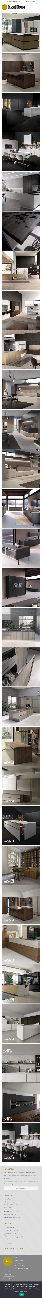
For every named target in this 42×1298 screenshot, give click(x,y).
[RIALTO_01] (21, 508)
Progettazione (7, 1274)
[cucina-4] (21, 112)
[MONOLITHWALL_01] (21, 389)
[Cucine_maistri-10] (21, 1102)
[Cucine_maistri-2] (21, 785)
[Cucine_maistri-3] (21, 825)
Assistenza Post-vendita (9, 1279)
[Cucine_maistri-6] (21, 944)
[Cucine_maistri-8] (21, 1023)
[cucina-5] (21, 151)
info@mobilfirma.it (14, 1217)
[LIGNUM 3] (21, 706)
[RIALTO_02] (21, 548)
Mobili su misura (10, 1227)
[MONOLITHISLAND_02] (21, 310)
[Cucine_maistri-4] (21, 865)
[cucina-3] (21, 72)
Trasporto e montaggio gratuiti (15, 1237)
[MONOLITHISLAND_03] (21, 349)
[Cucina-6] (21, 191)
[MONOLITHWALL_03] (21, 468)
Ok (22, 1295)
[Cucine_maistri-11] (21, 1142)
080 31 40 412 (29, 1)
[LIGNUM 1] (21, 627)
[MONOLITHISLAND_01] (21, 270)
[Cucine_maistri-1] (21, 746)
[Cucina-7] (21, 231)
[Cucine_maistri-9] (21, 1063)
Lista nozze (9, 1240)
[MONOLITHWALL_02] (21, 429)
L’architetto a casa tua (12, 1230)
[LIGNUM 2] (21, 666)
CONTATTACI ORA (15, 1)
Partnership (9, 1243)
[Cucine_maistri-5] (21, 904)
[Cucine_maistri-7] (21, 984)
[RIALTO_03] (21, 587)
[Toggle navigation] (37, 7)
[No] (39, 1290)
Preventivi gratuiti (11, 1233)
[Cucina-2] (21, 32)
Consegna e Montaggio (9, 1276)
